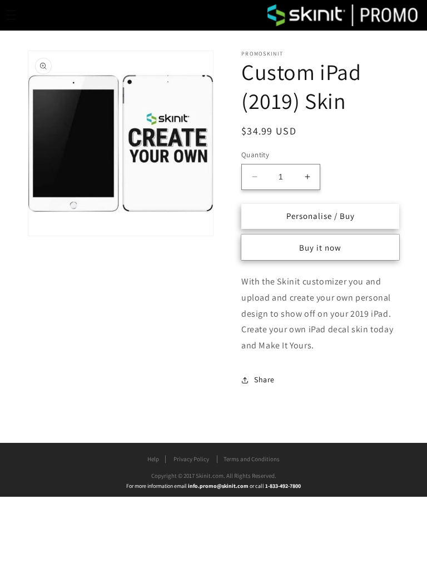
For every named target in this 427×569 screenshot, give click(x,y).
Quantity (255, 154)
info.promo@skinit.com (219, 486)
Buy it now (320, 247)
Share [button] (264, 380)
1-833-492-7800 (283, 486)
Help (153, 459)
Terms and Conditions (252, 459)
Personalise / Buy (320, 216)
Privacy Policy (191, 459)
